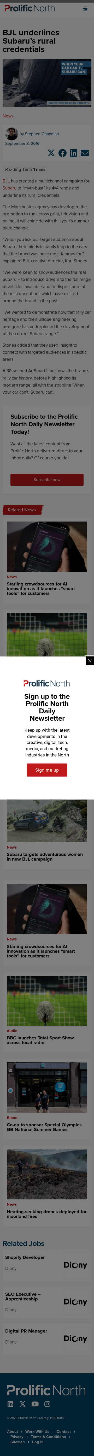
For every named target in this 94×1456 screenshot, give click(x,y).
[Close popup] (90, 660)
